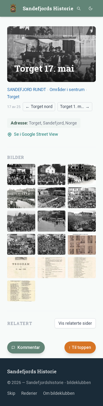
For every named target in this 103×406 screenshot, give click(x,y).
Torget (13, 96)
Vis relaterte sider (75, 323)
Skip (11, 393)
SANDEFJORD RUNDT (26, 89)
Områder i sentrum (67, 89)
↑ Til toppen (80, 347)
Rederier (29, 393)
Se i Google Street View (36, 134)
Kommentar (28, 347)
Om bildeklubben (58, 393)
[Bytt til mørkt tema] (90, 8)
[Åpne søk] (78, 8)
